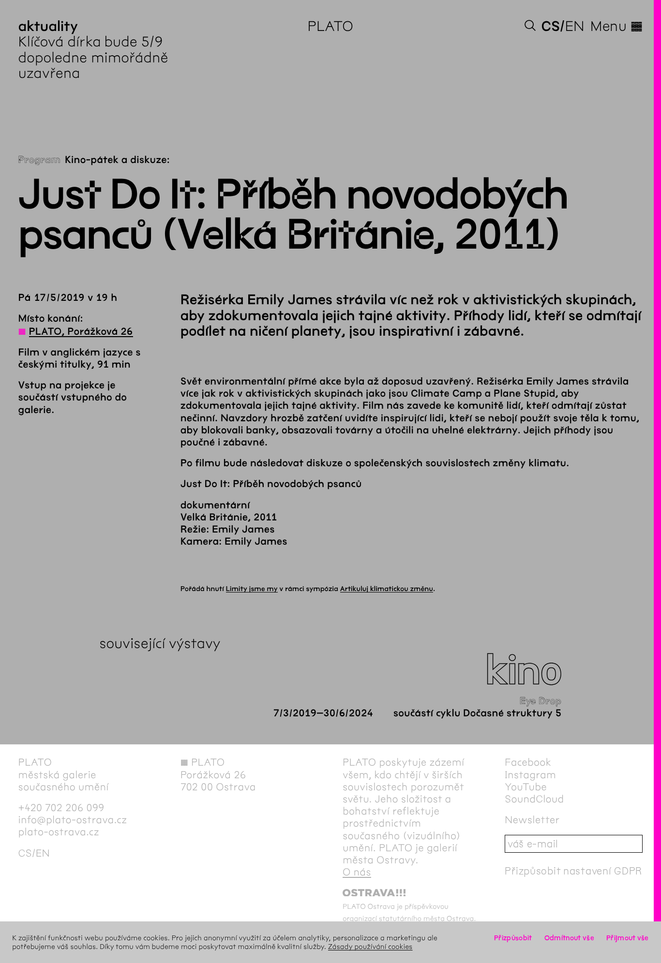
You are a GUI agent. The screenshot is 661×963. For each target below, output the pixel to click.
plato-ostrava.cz (58, 832)
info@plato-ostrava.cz (72, 820)
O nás (357, 872)
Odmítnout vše (569, 938)
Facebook (528, 762)
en (575, 26)
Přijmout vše (627, 938)
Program (39, 160)
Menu (616, 26)
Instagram (530, 775)
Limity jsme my (252, 589)
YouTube (526, 787)
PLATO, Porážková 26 (81, 332)
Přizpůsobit (513, 938)
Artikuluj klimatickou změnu (386, 589)
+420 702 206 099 (61, 808)
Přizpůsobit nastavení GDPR (573, 870)
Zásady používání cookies (370, 946)
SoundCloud (534, 799)
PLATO (331, 26)
